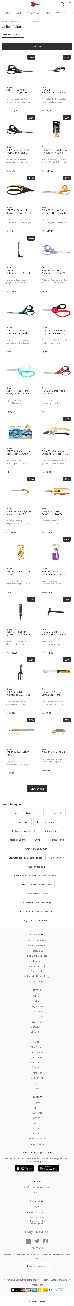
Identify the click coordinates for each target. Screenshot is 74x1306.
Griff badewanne (52, 831)
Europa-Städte (37, 1062)
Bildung (37, 960)
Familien (37, 1042)
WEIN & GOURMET (37, 1138)
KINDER (37, 1133)
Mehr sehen (37, 788)
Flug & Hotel (37, 1047)
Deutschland (37, 1077)
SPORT (37, 1123)
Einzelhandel (37, 971)
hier (37, 1257)
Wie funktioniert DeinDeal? (37, 1187)
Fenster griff (22, 822)
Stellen (37, 1192)
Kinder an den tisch (36, 866)
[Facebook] (28, 1241)
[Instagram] (45, 1241)
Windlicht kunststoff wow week (36, 884)
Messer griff (58, 840)
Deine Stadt (34, 13)
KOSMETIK (37, 1118)
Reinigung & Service (37, 955)
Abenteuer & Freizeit (37, 945)
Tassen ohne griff (17, 840)
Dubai (37, 1087)
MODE (37, 1107)
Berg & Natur (37, 1006)
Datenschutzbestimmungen (56, 1279)
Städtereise (37, 1052)
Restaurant (37, 950)
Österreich (37, 1067)
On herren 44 (57, 857)
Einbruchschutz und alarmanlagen (36, 902)
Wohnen (61, 13)
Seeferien (37, 1011)
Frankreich (37, 1072)
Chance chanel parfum (36, 848)
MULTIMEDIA (37, 1143)
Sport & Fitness (37, 981)
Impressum (37, 1284)
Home (7, 13)
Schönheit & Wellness (37, 940)
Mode (49, 13)
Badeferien (37, 1021)
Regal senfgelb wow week (36, 920)
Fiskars (13, 813)
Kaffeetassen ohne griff (23, 831)
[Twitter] (37, 1241)
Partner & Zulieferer (37, 1212)
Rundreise (37, 1057)
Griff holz (38, 840)
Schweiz (37, 996)
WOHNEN (37, 1113)
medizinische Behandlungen (37, 976)
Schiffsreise (37, 1016)
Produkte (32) (11, 34)
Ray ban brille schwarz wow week (36, 911)
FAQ (37, 1207)
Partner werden (37, 1266)
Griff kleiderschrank (46, 822)
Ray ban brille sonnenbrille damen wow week (36, 875)
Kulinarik (37, 1036)
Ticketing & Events (37, 965)
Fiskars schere (33, 813)
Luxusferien (37, 1026)
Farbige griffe (55, 813)
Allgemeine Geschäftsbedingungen (21, 1279)
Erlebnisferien (37, 1031)
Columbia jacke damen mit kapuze (25, 857)
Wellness (37, 1001)
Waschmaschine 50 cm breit (36, 893)
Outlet (37, 1128)
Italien (37, 1082)
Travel (18, 13)
